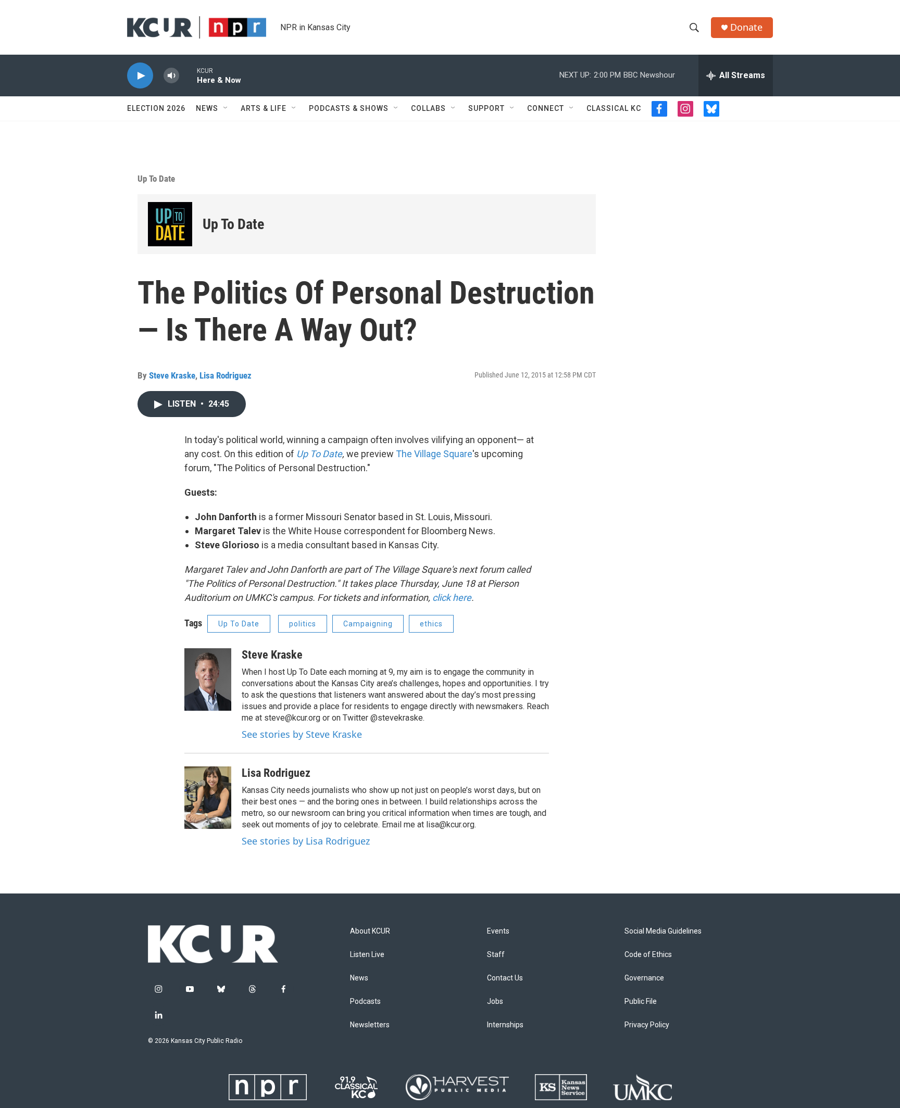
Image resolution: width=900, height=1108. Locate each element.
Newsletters (370, 1025)
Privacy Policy (646, 1025)
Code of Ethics (648, 955)
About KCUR (370, 931)
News (207, 108)
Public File (640, 1001)
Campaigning (368, 624)
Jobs (495, 1001)
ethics (431, 624)
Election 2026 (156, 108)
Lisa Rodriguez (225, 375)
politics (302, 624)
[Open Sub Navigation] (226, 108)
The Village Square (434, 453)
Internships (505, 1025)
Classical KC (613, 108)
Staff (496, 955)
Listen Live (367, 955)
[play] (140, 76)
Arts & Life (263, 108)
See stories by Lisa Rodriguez (306, 841)
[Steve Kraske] (207, 679)
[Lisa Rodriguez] (207, 797)
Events (498, 931)
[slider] (188, 75)
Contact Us (505, 978)
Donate (746, 27)
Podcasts (365, 1001)
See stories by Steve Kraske (302, 734)
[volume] (171, 75)
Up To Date (156, 178)
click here (451, 597)
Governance (644, 978)
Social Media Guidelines (663, 931)
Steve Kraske (172, 375)
